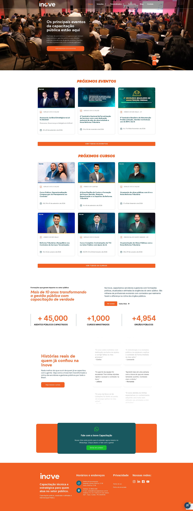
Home (90, 4)
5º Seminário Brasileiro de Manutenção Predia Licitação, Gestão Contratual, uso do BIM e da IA (135, 120)
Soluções (100, 4)
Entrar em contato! (96, 448)
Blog (141, 4)
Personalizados (116, 4)
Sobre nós (132, 4)
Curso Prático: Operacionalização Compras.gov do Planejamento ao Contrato (53, 194)
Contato (150, 4)
